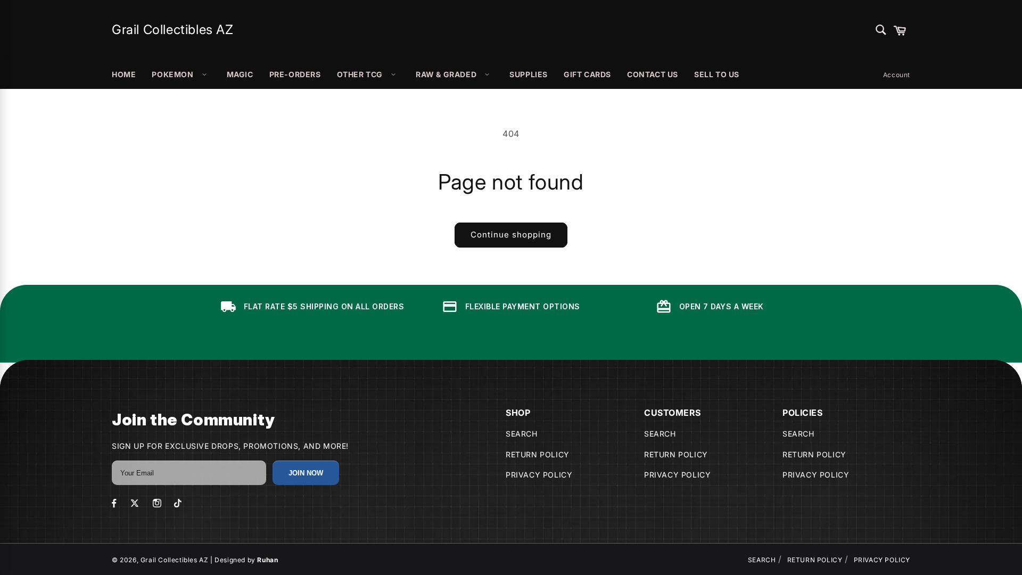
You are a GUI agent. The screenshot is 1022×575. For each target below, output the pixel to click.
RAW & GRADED (446, 74)
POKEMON (172, 74)
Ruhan (267, 560)
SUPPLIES (528, 74)
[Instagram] (157, 503)
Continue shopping (511, 234)
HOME (124, 74)
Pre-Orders (295, 74)
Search (522, 433)
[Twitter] (134, 503)
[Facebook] (114, 503)
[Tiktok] (178, 503)
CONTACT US (652, 74)
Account (896, 75)
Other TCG (360, 74)
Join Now (306, 473)
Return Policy (538, 454)
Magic (240, 74)
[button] (899, 29)
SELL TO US (716, 74)
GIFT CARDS (587, 74)
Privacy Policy (539, 474)
